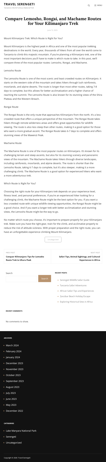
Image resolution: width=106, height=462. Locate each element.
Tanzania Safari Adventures (73, 285)
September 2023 (15, 381)
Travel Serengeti (19, 4)
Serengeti (11, 436)
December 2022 (14, 410)
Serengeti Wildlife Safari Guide (74, 280)
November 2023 (14, 369)
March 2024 (12, 345)
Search (9, 273)
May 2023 (11, 404)
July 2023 (11, 392)
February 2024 (13, 351)
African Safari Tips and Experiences (77, 290)
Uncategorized (53, 239)
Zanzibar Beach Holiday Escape (75, 296)
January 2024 (13, 357)
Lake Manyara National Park (21, 430)
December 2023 (14, 363)
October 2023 (13, 375)
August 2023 (12, 387)
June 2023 (11, 398)
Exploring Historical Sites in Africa (76, 301)
